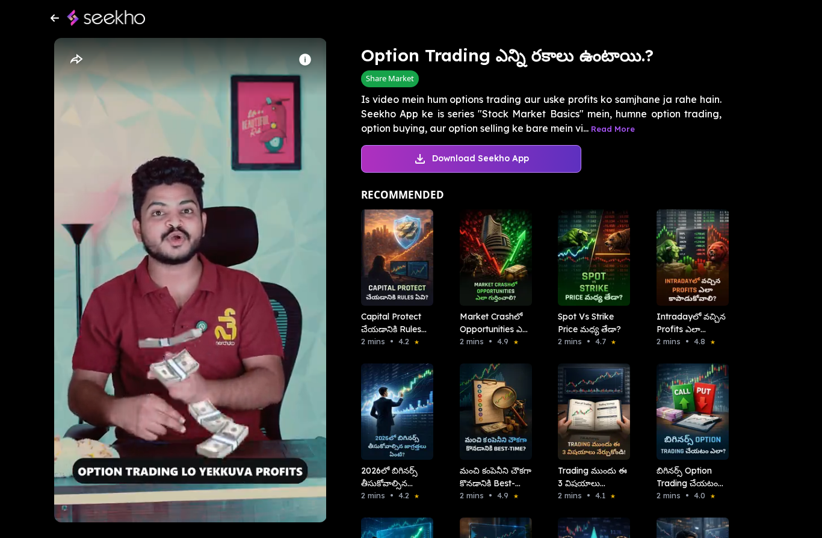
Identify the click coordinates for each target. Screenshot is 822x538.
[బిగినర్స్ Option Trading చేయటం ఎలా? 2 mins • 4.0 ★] (689, 411)
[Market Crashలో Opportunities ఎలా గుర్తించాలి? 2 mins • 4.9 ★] (492, 257)
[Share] (76, 60)
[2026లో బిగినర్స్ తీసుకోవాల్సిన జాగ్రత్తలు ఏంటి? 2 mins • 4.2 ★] (393, 411)
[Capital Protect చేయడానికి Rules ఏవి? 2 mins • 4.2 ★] (393, 257)
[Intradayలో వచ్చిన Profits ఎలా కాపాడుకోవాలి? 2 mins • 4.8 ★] (689, 257)
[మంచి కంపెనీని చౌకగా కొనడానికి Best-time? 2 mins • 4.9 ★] (492, 411)
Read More (613, 129)
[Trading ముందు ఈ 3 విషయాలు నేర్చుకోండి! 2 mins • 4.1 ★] (590, 411)
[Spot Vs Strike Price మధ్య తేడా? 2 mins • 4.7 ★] (590, 257)
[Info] (305, 60)
